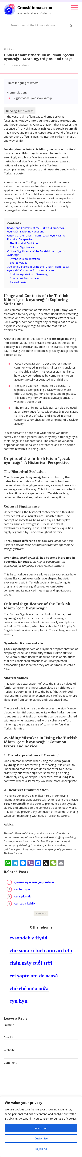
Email (8, 1037)
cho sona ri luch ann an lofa (41, 950)
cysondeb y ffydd (28, 938)
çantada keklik (24, 903)
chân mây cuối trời (31, 963)
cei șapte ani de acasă (34, 976)
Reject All (41, 1149)
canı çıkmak (22, 896)
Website (9, 1050)
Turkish (42, 913)
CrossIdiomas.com (34, 7)
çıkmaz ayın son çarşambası (34, 882)
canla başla (22, 889)
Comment (10, 1062)
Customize (41, 1138)
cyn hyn (18, 1001)
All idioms (9, 49)
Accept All (41, 1128)
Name (9, 1024)
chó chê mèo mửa (29, 988)
